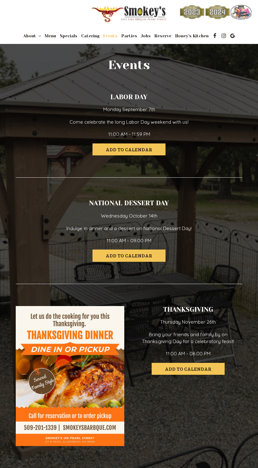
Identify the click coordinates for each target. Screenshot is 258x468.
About (30, 36)
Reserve (162, 36)
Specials (68, 36)
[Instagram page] (223, 36)
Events (110, 36)
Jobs (146, 36)
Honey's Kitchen (192, 36)
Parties (129, 36)
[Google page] (232, 36)
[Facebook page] (214, 36)
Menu (50, 36)
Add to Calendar (129, 149)
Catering (90, 36)
